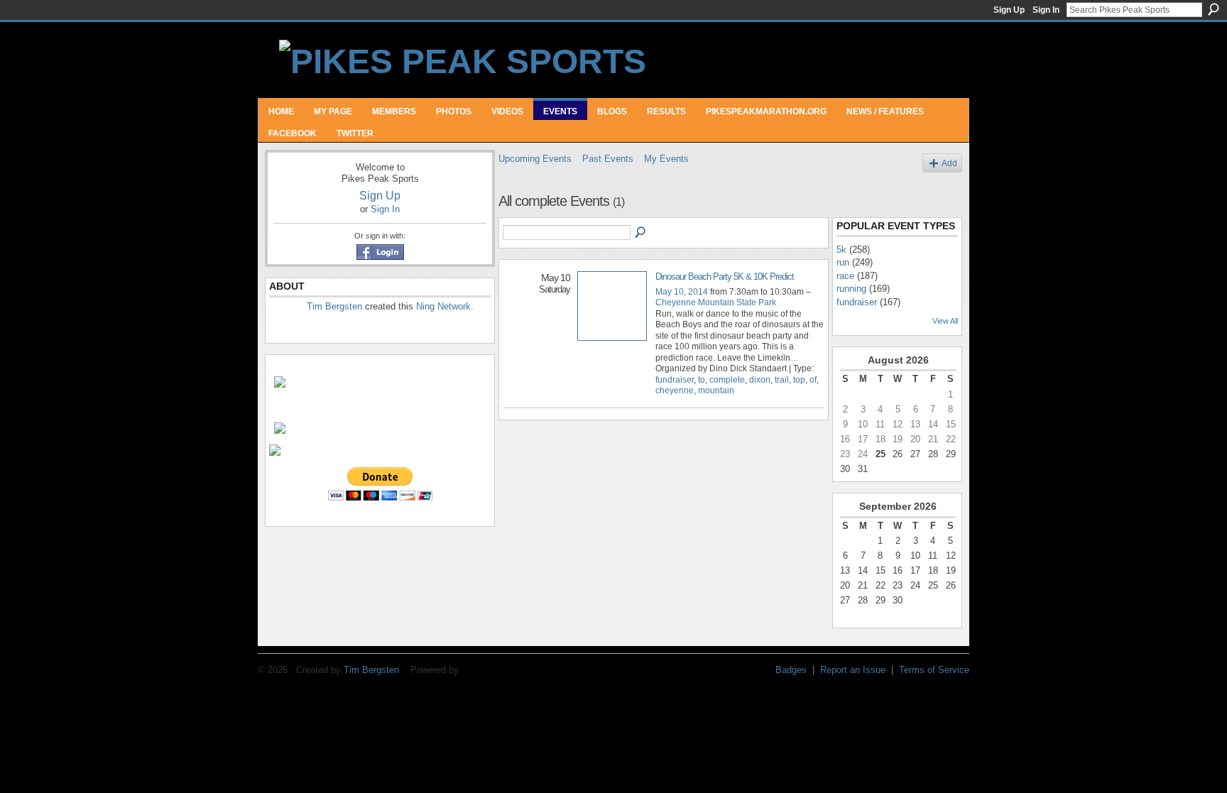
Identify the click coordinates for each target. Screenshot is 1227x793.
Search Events (641, 232)
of (813, 380)
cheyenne (674, 390)
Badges (791, 670)
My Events (666, 158)
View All (945, 321)
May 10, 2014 (681, 292)
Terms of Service (934, 670)
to (701, 380)
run (842, 262)
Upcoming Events (535, 158)
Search (1213, 9)
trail (782, 380)
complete (727, 380)
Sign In (1045, 10)
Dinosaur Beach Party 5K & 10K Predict (724, 276)
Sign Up (1009, 10)
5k (841, 249)
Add (949, 163)
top (799, 380)
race (845, 275)
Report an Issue (852, 670)
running (851, 288)
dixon (759, 380)
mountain (716, 390)
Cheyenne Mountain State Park (715, 302)
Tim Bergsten (334, 306)
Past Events (607, 158)
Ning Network (443, 306)
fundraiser (674, 380)
